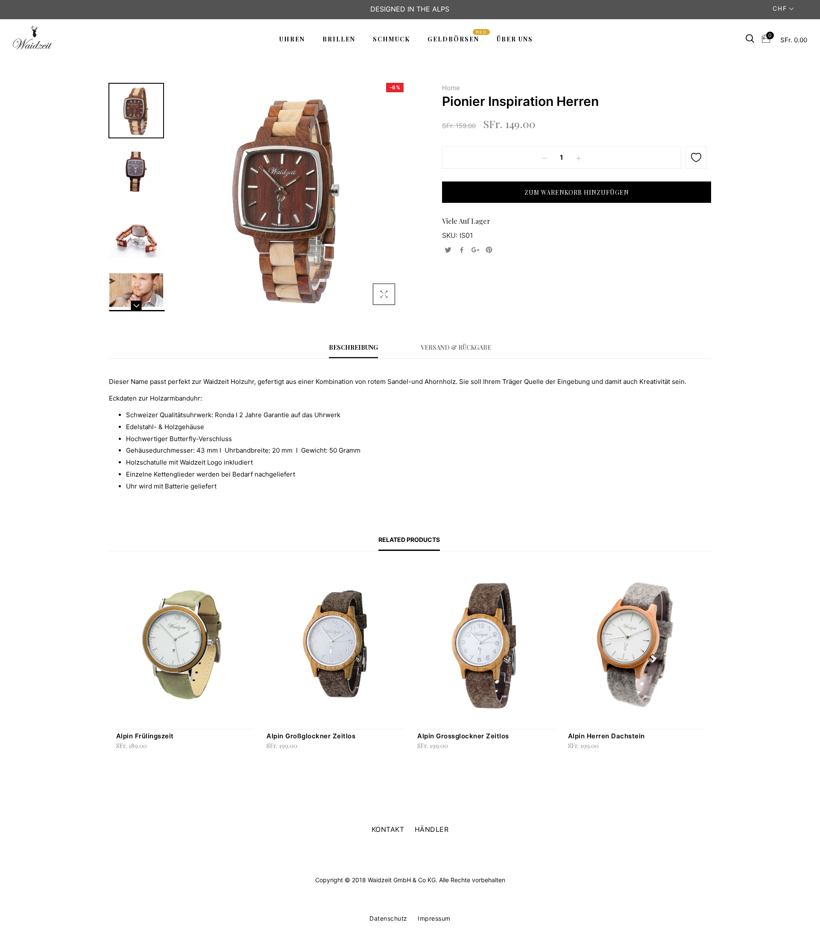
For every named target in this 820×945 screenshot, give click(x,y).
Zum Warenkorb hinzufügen (122, 757)
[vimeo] (489, 250)
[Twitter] (448, 250)
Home (451, 88)
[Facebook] (462, 250)
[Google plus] (475, 250)
